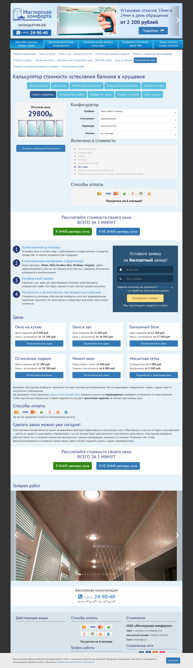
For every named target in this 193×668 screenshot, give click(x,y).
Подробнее (152, 31)
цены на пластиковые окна (65, 394)
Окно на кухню (47, 54)
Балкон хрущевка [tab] (43, 94)
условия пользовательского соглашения (76, 662)
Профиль (89, 111)
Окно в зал (65, 54)
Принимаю (173, 660)
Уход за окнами (123, 60)
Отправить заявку (145, 298)
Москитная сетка (44, 60)
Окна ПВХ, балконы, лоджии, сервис (26, 43)
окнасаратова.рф (32, 25)
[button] (63, 21)
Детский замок (103, 60)
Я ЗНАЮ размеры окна (72, 231)
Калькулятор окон (145, 60)
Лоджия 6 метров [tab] (128, 94)
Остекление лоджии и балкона (112, 54)
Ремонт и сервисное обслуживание (152, 54)
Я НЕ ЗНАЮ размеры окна (118, 231)
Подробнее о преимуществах (153, 375)
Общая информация (25, 54)
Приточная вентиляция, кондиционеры (61, 43)
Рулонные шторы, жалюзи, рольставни (98, 43)
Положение (164, 287)
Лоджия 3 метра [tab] (153, 85)
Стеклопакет (87, 118)
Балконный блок (83, 54)
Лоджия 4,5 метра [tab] (101, 94)
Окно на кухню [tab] (38, 85)
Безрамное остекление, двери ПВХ (135, 43)
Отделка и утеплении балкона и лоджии (36, 66)
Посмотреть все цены (39, 343)
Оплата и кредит (23, 60)
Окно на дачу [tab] (152, 94)
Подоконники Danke (73, 66)
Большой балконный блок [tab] (122, 85)
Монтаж (89, 133)
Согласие (122, 290)
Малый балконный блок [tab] (86, 85)
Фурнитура (88, 126)
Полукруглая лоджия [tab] (71, 94)
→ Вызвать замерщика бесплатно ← (41, 148)
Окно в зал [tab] (59, 85)
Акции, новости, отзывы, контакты (168, 43)
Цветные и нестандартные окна (74, 60)
